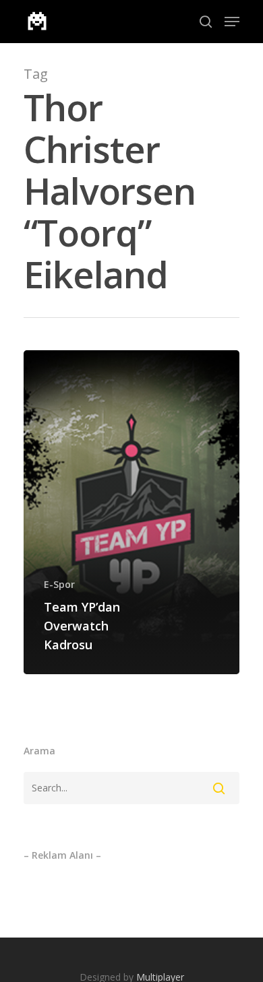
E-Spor (59, 584)
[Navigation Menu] (232, 21)
